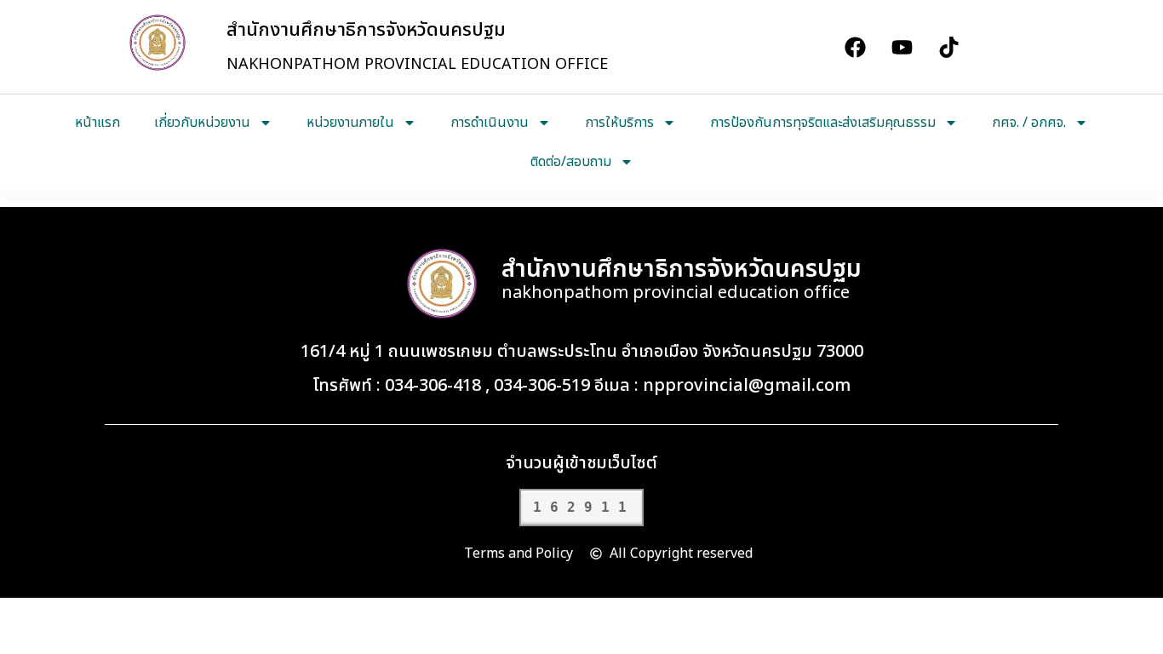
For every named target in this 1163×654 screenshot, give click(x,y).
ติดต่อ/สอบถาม (570, 162)
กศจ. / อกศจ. (1029, 122)
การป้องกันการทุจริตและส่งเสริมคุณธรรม (823, 122)
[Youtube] (901, 47)
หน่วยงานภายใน (350, 122)
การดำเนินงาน (489, 122)
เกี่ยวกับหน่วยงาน (202, 122)
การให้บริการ (619, 122)
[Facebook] (855, 47)
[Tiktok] (948, 47)
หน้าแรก (97, 122)
